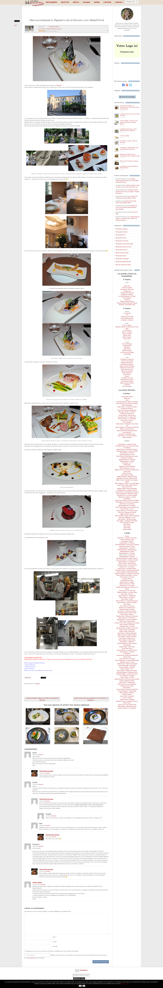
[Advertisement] (66, 14)
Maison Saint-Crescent (127, 369)
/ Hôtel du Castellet (132, 401)
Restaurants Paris (120, 235)
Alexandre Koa (121, 495)
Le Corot (132, 468)
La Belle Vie (131, 641)
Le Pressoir (131, 577)
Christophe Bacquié (121, 401)
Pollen (132, 583)
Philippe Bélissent (124, 551)
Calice (132, 662)
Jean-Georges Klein (121, 493)
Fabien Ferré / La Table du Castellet (127, 406)
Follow (29, 677)
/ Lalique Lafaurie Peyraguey (131, 515)
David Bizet (124, 458)
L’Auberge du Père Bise (127, 316)
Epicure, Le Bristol (127, 332)
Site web (55, 946)
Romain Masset (121, 650)
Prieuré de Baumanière (132, 570)
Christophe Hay (121, 490)
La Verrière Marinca (131, 650)
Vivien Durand (122, 590)
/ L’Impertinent (132, 595)
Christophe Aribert (120, 446)
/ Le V (130, 463)
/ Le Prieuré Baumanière (131, 600)
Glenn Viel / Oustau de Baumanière (127, 410)
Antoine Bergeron (123, 553)
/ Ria (130, 486)
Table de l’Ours (131, 607)
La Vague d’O (132, 417)
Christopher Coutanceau (127, 359)
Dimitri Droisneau (122, 418)
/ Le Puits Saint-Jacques (130, 449)
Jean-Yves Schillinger (124, 517)
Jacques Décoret (127, 578)
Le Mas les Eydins (133, 451)
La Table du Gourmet (127, 378)
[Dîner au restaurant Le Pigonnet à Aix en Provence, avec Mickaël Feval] (67, 83)
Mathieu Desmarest (125, 583)
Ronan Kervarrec (120, 492)
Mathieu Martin (123, 646)
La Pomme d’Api (132, 565)
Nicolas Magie (122, 640)
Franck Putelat (124, 509)
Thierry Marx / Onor (127, 648)
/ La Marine (132, 412)
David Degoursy (125, 580)
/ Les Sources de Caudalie (131, 502)
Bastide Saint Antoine (127, 362)
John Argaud (124, 541)
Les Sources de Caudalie (127, 352)
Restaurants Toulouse (121, 232)
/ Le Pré (132, 454)
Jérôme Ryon (122, 682)
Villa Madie (127, 347)
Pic (127, 315)
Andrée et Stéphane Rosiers (127, 680)
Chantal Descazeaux (46, 771)
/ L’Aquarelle (130, 696)
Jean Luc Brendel (121, 560)
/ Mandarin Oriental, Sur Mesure (130, 500)
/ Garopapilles (131, 629)
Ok (80, 985)
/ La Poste (131, 626)
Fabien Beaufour (123, 548)
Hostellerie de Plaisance (127, 364)
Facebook (123, 85)
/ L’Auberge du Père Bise (130, 520)
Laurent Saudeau (121, 689)
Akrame (127, 376)
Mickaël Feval (54, 28)
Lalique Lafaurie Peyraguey (127, 366)
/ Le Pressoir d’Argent (131, 510)
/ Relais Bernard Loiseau (131, 456)
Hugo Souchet (121, 435)
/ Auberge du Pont (132, 672)
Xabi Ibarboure (121, 619)
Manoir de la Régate (131, 663)
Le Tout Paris (131, 555)
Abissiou (131, 614)
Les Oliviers (132, 597)
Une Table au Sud (131, 704)
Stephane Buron (122, 561)
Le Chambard (127, 313)
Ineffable (132, 699)
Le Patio (131, 677)
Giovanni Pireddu (123, 667)
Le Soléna (132, 658)
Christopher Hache (123, 612)
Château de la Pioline (131, 670)
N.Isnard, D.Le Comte (120, 623)
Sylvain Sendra (124, 692)
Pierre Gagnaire (127, 298)
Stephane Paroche (125, 662)
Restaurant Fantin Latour (127, 367)
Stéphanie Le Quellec (124, 497)
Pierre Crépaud (121, 575)
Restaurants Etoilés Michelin (123, 261)
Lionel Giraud (120, 485)
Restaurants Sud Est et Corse (124, 246)
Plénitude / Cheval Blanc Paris (127, 304)
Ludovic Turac (121, 704)
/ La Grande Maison (133, 483)
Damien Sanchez (125, 686)
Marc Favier (124, 594)
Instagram (37, 683)
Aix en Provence (41, 28)
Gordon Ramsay (121, 510)
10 (107, 30)
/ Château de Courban (132, 628)
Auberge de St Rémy (130, 512)
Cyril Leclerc (121, 633)
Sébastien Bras (124, 461)
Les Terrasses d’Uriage (127, 381)
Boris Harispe (124, 614)
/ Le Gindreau (131, 543)
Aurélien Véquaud (123, 708)
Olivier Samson (122, 684)
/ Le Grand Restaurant (132, 507)
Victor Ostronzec (123, 658)
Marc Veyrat (127, 526)
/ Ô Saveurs (131, 556)
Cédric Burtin (127, 464)
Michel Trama (127, 335)
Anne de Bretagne (127, 344)
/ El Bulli (130, 396)
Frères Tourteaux (127, 386)
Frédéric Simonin (127, 694)
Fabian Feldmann (123, 595)
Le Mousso (127, 384)
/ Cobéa (131, 551)
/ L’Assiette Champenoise (132, 427)
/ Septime (131, 609)
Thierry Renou (124, 677)
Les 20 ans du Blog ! (124, 135)
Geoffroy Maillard (121, 643)
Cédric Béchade (121, 549)
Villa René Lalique (127, 350)
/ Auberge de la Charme (132, 623)
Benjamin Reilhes (121, 674)
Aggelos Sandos (124, 514)
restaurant (59, 28)
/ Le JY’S (132, 517)
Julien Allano (120, 537)
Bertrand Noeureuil (124, 505)
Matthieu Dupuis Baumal (122, 587)
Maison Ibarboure (127, 372)
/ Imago (132, 539)
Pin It (15, 25)
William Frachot (120, 480)
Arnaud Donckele (123, 417)
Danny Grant (125, 486)
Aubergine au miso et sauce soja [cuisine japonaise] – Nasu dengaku (126, 207)
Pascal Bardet (123, 543)
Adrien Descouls (124, 582)
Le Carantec (131, 566)
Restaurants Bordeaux (122, 229)
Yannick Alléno (122, 444)
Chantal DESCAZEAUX (54, 26)
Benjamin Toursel (120, 701)
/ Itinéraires (131, 692)
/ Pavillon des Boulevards (131, 655)
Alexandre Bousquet (121, 558)
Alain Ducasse (125, 475)
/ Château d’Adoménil (130, 633)
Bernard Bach (120, 449)
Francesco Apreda (125, 539)
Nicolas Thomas (124, 699)
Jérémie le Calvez (122, 565)
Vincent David (123, 577)
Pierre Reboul (120, 670)
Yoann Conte (127, 338)
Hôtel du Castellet (127, 287)
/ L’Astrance (131, 452)
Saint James (131, 646)
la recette (59, 250)
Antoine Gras (122, 607)
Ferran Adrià (124, 396)
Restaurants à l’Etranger (122, 258)
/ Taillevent (130, 458)
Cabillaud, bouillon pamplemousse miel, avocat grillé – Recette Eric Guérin (127, 180)
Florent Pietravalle (123, 665)
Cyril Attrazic (127, 447)
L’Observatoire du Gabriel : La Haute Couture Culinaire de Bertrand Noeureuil (128, 218)
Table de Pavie (133, 478)
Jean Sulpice (120, 520)
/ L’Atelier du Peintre (130, 636)
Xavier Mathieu (124, 652)
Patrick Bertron (120, 456)
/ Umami (130, 599)
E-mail (55, 941)
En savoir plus (125, 983)
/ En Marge (131, 675)
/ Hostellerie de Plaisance (132, 492)
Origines (132, 582)
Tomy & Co (131, 606)
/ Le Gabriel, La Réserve (131, 403)
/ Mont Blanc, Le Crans (131, 575)
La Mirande (132, 665)
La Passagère (132, 708)
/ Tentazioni (131, 667)
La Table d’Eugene (131, 643)
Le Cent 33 (132, 548)
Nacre (133, 638)
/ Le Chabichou (131, 561)
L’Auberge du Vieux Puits (127, 289)
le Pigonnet (59, 85)
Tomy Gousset (123, 606)
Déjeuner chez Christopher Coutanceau (129, 161)
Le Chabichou (127, 330)
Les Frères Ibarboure (131, 619)
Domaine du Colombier (133, 544)
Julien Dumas (123, 585)
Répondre (41, 754)
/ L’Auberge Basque (131, 549)
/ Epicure (130, 420)
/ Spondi (131, 514)
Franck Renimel (124, 675)
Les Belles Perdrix (131, 568)
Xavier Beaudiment (125, 454)
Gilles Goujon (120, 423)
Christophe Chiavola (120, 570)
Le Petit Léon (131, 617)
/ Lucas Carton (131, 585)
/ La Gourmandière (131, 684)
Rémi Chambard (124, 468)
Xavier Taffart (123, 696)
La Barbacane (131, 682)
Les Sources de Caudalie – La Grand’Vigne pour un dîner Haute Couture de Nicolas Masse (129, 107)
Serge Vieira (127, 527)
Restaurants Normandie (122, 252)
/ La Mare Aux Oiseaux (130, 611)
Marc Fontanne (120, 600)
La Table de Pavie (127, 345)
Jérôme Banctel (120, 403)
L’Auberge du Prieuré (132, 701)
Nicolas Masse (120, 502)
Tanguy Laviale (123, 629)
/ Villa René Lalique (132, 493)
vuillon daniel (37, 882)
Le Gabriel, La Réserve (127, 320)
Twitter (130, 85)
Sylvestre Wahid (127, 529)
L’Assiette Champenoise (127, 292)
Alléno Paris (127, 286)
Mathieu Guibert (121, 488)
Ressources (131, 631)
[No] (161, 984)
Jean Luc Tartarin (127, 333)
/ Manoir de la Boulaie (132, 689)
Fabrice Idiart (122, 621)
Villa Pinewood (132, 563)
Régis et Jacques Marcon (127, 301)
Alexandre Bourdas (124, 459)
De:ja (131, 580)
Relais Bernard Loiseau (127, 379)
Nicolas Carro (123, 566)
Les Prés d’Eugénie (131, 435)
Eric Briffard (125, 463)
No (83, 985)
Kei (127, 425)
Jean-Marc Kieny (124, 626)
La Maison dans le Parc (133, 573)
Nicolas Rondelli (119, 679)
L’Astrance (127, 299)
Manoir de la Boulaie (127, 371)
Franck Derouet (122, 415)
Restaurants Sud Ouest (122, 240)
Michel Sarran (127, 349)
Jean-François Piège (120, 507)
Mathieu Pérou (121, 663)
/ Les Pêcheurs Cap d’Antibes (131, 679)
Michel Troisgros (127, 337)
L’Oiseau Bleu (132, 691)
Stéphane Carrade (124, 466)
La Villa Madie (127, 354)
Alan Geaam (127, 604)
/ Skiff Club (132, 466)
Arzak (127, 400)
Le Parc (131, 509)
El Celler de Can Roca (127, 408)
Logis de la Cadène (131, 602)
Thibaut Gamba (121, 602)
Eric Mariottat (127, 645)
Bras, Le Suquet (127, 325)
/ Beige (131, 475)
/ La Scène (133, 497)
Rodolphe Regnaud (122, 672)
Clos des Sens (132, 415)
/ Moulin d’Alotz (130, 621)
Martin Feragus (123, 597)
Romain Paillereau (120, 660)
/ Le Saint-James (130, 640)
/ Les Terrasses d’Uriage (132, 446)
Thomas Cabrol (122, 563)
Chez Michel (127, 653)
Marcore (131, 594)
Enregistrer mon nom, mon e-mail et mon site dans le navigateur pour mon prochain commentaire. (52, 951)
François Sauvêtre (123, 691)
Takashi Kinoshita (121, 628)
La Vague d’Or (127, 291)
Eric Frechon (124, 420)
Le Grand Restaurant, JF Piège (127, 296)
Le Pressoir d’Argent (131, 495)
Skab (132, 686)
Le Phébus (131, 652)
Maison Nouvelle (132, 476)
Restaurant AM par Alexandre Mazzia (127, 303)
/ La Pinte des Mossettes (132, 660)
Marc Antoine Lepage (125, 638)
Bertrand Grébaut (124, 609)
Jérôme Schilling (119, 515)
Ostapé (131, 541)
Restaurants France (121, 237)
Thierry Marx (118, 500)
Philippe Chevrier (119, 469)
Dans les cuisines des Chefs (123, 264)
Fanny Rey (121, 512)
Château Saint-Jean (131, 706)
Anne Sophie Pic (127, 432)
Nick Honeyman (123, 617)
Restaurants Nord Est (121, 249)
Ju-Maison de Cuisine (131, 537)
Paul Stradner (121, 519)
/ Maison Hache (132, 612)
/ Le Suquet (131, 461)
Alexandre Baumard (124, 546)
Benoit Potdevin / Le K (127, 669)
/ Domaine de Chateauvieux (131, 469)
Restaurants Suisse (121, 255)
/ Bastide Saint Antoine (131, 572)
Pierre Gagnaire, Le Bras (121, 483)
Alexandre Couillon (124, 412)
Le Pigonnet (48, 28)
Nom (54, 937)
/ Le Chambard (130, 503)
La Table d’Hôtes (132, 592)
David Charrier (122, 568)
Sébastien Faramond (122, 478)
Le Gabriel (132, 505)
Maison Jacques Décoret (127, 383)
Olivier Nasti (123, 503)
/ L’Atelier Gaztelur (132, 558)
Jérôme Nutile (127, 657)
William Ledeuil (121, 634)
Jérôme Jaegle (124, 624)
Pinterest (127, 85)
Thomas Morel (120, 655)
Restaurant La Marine (127, 294)
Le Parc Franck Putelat (127, 361)
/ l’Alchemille (131, 624)
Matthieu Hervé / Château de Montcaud (127, 616)
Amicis (133, 546)
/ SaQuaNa (132, 459)
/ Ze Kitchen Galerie (131, 634)
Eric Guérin (121, 611)
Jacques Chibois (120, 572)
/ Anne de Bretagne (131, 488)
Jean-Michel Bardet (120, 544)
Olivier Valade (121, 706)
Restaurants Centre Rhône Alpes (124, 243)
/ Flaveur (131, 522)
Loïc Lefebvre (121, 636)
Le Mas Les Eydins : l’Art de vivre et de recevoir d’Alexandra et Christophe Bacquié (129, 122)
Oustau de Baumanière (127, 318)
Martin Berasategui (127, 405)
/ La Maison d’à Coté (131, 490)
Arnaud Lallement (120, 427)
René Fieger (124, 599)
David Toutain (127, 374)
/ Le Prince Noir (130, 590)
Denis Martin (127, 498)
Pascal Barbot (124, 452)
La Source (132, 553)
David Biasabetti (123, 556)
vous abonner (31, 958)
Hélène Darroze (127, 473)
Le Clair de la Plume (132, 674)
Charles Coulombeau (120, 573)
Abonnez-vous (79, 978)
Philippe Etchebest (122, 476)
